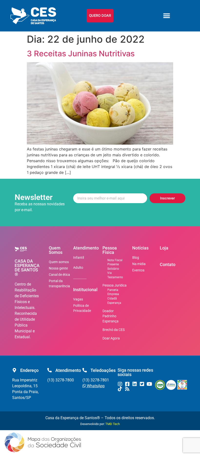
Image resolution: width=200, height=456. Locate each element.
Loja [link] (164, 247)
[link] (33, 15)
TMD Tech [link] (112, 424)
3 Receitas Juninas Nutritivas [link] (81, 53)
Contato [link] (167, 264)
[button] (166, 15)
